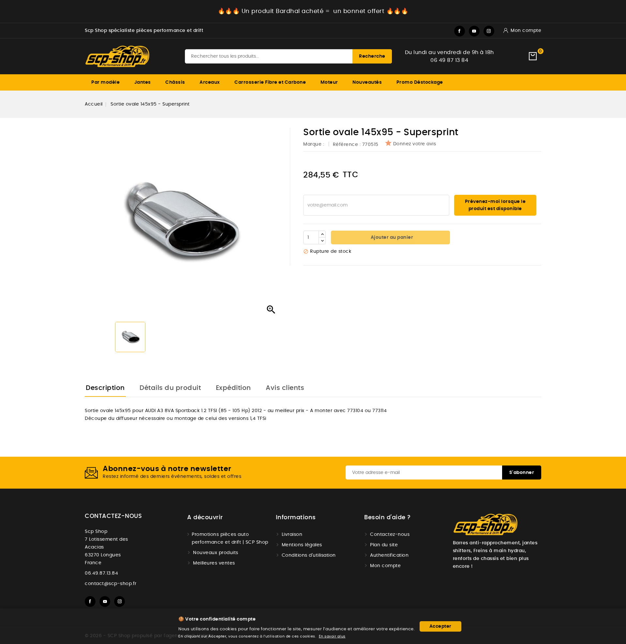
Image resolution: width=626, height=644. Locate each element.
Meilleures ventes (214, 563)
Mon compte (385, 566)
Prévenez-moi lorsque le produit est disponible (495, 205)
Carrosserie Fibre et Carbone (270, 82)
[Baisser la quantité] (322, 240)
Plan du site (384, 545)
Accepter (440, 626)
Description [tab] (105, 388)
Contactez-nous (113, 516)
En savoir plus (332, 636)
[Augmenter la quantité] (322, 234)
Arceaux (210, 82)
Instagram (489, 31)
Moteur (329, 82)
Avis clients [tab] (285, 388)
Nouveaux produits (215, 553)
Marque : (314, 144)
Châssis (175, 82)
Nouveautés (367, 82)
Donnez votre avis (414, 144)
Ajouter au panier (391, 237)
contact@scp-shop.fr (111, 583)
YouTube (474, 31)
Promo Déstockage (419, 82)
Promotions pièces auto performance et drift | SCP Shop (230, 538)
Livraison (292, 534)
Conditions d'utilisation (309, 555)
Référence (345, 144)
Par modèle (105, 82)
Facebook (459, 31)
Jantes (142, 82)
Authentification (389, 555)
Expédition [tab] (233, 388)
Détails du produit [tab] (170, 388)
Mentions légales (302, 545)
